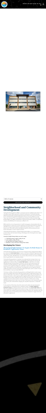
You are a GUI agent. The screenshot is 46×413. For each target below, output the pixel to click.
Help (40, 3)
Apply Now (29, 3)
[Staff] (43, 3)
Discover (25, 3)
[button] (41, 5)
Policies (34, 3)
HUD (37, 3)
